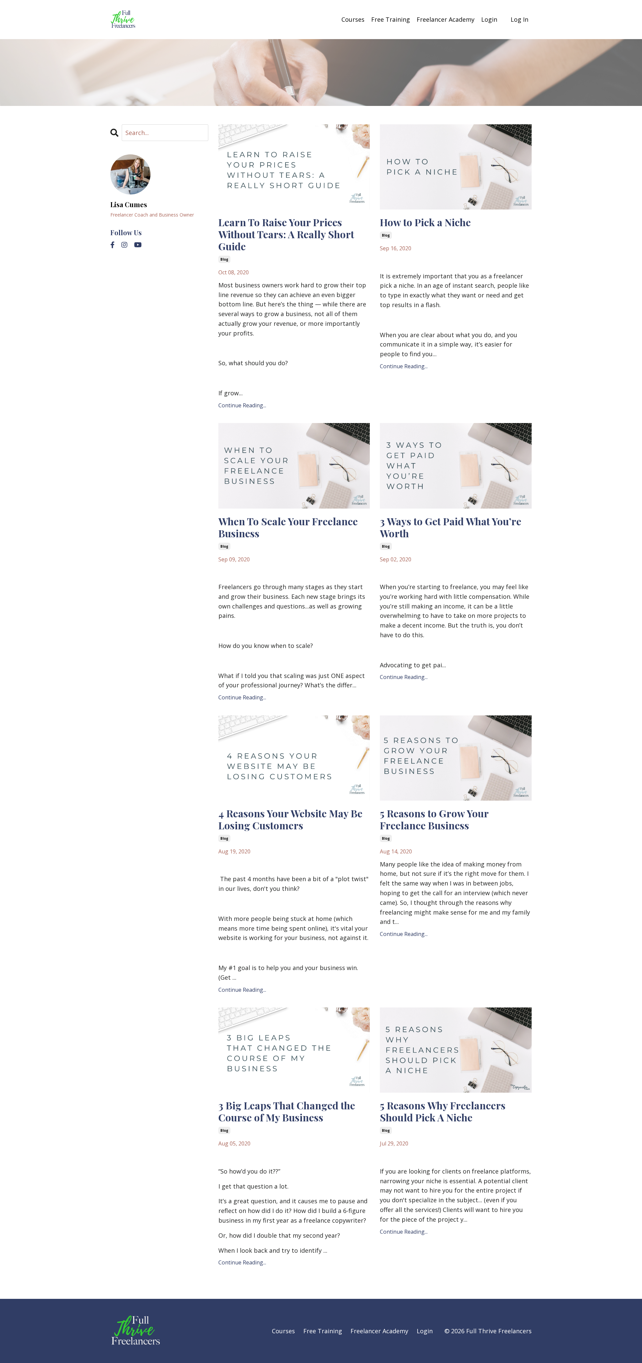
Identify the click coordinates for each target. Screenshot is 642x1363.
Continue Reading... (242, 405)
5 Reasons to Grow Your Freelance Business (434, 819)
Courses (352, 19)
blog (224, 259)
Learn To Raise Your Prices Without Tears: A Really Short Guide (286, 234)
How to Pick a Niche (425, 222)
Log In (519, 19)
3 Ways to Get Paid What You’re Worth (450, 527)
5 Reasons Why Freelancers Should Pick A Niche (443, 1111)
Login (489, 19)
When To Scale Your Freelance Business (288, 527)
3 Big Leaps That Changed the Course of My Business (286, 1111)
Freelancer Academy (445, 19)
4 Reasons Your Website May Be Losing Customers (290, 819)
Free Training (390, 19)
